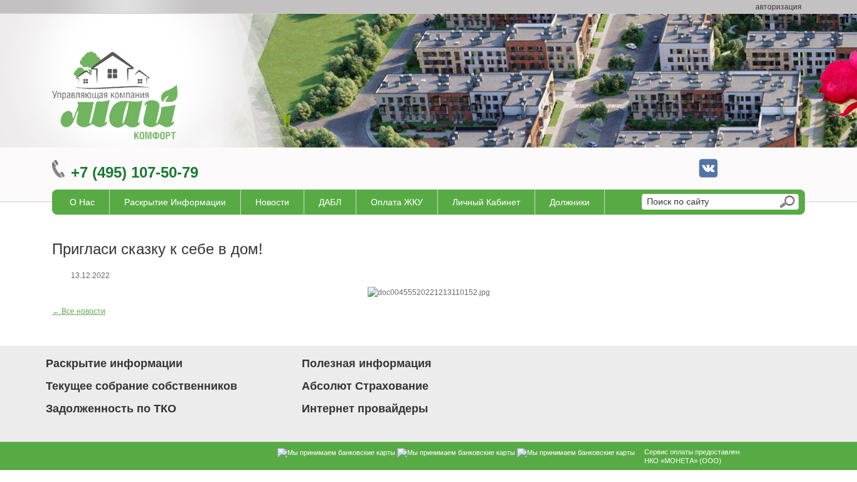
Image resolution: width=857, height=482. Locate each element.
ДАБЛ (330, 202)
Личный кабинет (486, 202)
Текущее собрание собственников (141, 386)
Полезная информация (367, 363)
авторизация (778, 7)
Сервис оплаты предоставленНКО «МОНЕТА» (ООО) (692, 456)
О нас (82, 202)
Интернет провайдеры (365, 408)
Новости (272, 202)
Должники (570, 202)
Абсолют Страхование (365, 386)
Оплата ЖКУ (397, 202)
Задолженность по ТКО (111, 408)
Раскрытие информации (175, 202)
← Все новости (78, 311)
